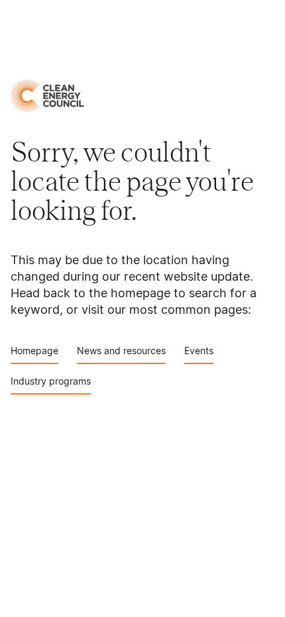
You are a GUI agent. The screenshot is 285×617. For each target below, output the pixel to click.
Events (198, 350)
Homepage (34, 350)
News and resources (121, 350)
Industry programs (51, 381)
